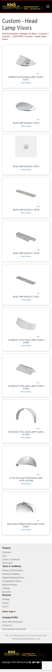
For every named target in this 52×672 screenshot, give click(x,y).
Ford (4, 555)
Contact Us (7, 625)
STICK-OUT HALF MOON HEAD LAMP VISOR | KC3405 (26, 479)
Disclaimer (6, 591)
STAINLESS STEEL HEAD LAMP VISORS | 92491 (26, 387)
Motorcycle (7, 562)
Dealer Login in (8, 611)
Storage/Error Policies (12, 581)
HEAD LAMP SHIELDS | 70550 (26, 253)
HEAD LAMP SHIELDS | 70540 (26, 209)
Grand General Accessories (14, 629)
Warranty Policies (9, 584)
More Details (26, 83)
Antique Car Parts (28, 33)
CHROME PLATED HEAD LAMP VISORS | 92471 (26, 78)
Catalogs (6, 588)
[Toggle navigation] (48, 6)
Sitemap (6, 599)
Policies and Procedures (12, 570)
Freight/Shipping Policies (13, 577)
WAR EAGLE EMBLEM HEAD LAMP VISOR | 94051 (26, 525)
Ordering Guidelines (11, 574)
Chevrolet (6, 552)
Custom (43, 33)
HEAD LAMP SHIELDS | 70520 (26, 123)
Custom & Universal (11, 559)
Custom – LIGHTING (12, 36)
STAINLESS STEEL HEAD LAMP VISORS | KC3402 (26, 433)
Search (5, 606)
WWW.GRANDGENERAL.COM (26, 638)
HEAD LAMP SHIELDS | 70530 (26, 166)
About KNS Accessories (12, 621)
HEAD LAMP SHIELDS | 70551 (26, 296)
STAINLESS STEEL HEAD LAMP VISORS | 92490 (26, 341)
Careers (5, 602)
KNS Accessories (10, 33)
